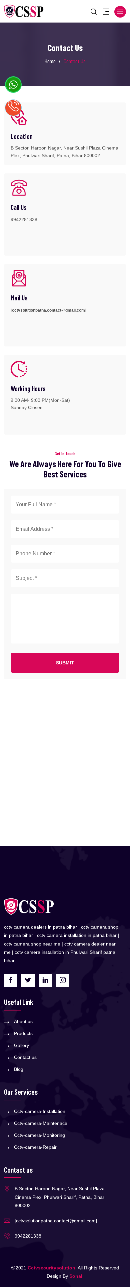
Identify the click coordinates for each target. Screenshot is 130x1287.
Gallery (21, 1045)
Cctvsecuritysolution (51, 1267)
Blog (18, 1069)
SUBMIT (65, 662)
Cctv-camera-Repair (35, 1147)
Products (23, 1033)
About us (23, 1021)
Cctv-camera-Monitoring (39, 1135)
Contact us (25, 1057)
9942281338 (24, 219)
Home (50, 61)
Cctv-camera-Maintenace (40, 1123)
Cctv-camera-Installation (39, 1111)
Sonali (76, 1276)
